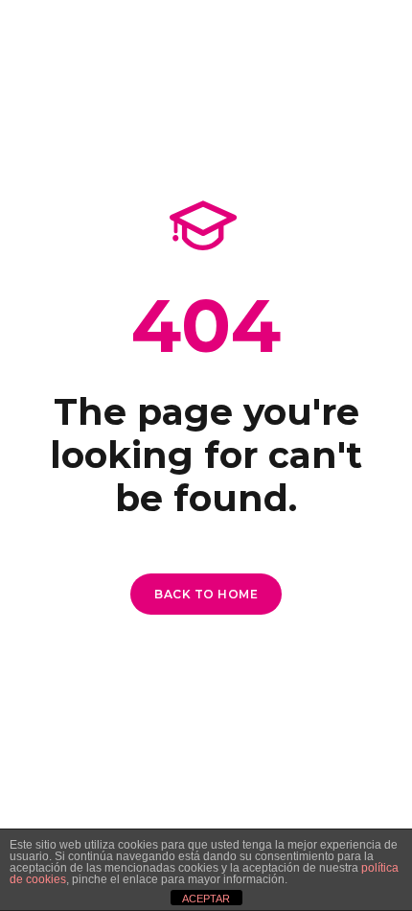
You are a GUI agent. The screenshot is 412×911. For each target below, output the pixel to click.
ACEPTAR (206, 898)
